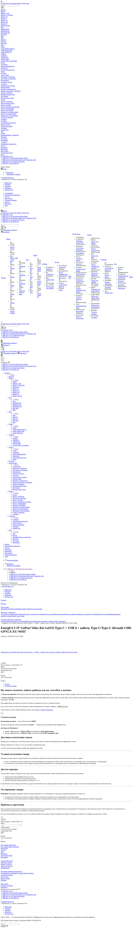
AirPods (15, 438)
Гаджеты (15, 519)
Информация (5, 868)
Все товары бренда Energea (10, 847)
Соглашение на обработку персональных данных (17, 873)
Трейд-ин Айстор (6, 866)
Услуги (3, 850)
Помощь (3, 880)
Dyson (15, 450)
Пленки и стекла (29, 614)
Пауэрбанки (20, 614)
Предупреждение (6, 855)
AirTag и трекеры (104, 614)
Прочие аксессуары (17, 616)
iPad (14, 415)
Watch (14, 428)
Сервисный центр (7, 861)
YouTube (7, 186)
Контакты (4, 854)
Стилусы (38, 614)
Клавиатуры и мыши (48, 614)
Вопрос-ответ (5, 878)
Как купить (4, 877)
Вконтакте (8, 183)
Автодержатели (60, 621)
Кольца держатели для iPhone (89, 614)
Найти (3, 926)
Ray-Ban (26, 609)
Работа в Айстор (6, 864)
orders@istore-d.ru (8, 178)
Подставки (7, 616)
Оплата (7, 684)
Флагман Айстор (6, 862)
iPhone (15, 382)
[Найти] (2, 7)
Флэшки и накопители (71, 614)
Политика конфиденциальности (11, 871)
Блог (2, 852)
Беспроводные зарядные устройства (13, 621)
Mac (14, 401)
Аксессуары (17, 466)
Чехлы (15, 495)
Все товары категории (8, 845)
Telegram (7, 184)
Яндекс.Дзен (9, 190)
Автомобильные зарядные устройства (42, 621)
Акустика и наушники (8, 614)
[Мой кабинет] (2, 341)
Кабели (27, 621)
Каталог (11, 376)
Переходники (59, 614)
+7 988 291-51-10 (7, 156)
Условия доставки (11, 686)
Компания (4, 848)
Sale (14, 533)
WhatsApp (8, 188)
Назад (13, 375)
